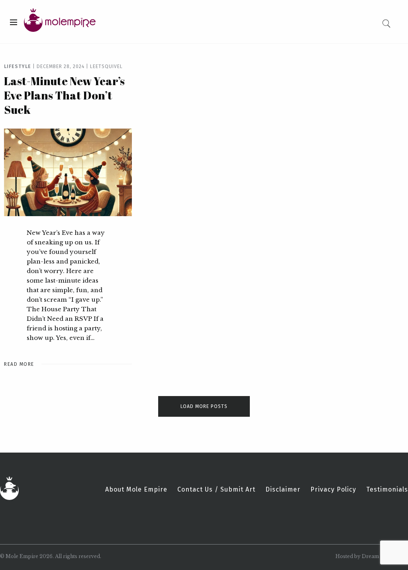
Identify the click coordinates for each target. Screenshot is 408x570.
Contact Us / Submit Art (216, 489)
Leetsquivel (106, 66)
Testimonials (387, 489)
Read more (19, 364)
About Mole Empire (136, 489)
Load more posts (204, 406)
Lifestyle (17, 66)
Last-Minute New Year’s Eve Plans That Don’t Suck (64, 95)
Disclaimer (282, 489)
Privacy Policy (333, 489)
